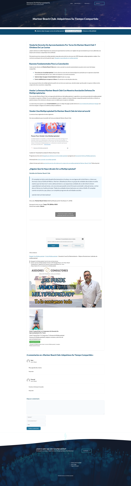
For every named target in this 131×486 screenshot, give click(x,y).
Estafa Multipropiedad (51, 256)
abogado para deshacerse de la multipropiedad (55, 156)
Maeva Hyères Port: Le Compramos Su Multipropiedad (43, 265)
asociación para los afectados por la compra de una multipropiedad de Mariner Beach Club (67, 163)
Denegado (65, 245)
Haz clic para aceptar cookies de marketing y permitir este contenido (65, 214)
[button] (82, 239)
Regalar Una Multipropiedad (36, 256)
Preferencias (78, 245)
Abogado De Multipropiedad (37, 261)
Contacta (98, 3)
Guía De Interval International (51, 261)
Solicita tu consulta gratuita (73, 31)
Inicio (71, 3)
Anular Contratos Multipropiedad (38, 262)
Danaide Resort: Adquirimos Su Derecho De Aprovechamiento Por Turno (47, 264)
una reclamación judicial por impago (89, 103)
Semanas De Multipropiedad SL (38, 3)
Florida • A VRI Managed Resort (54, 262)
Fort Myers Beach (66, 262)
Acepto (53, 245)
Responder (31, 371)
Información (87, 3)
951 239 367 (93, 31)
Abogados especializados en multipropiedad (66, 58)
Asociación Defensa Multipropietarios (85, 156)
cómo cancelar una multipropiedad (47, 159)
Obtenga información (34, 341)
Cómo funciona (77, 3)
